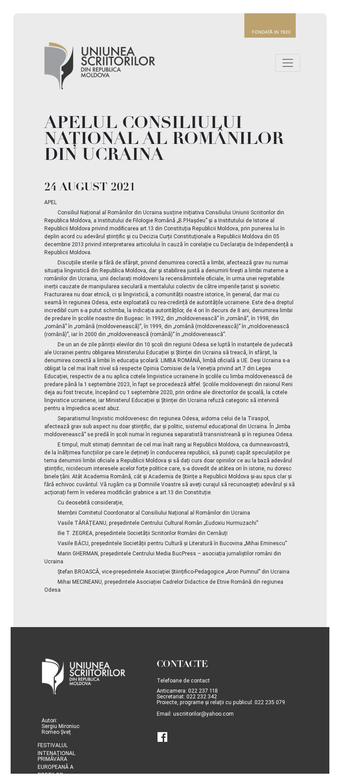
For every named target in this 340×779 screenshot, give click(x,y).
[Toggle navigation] (287, 63)
